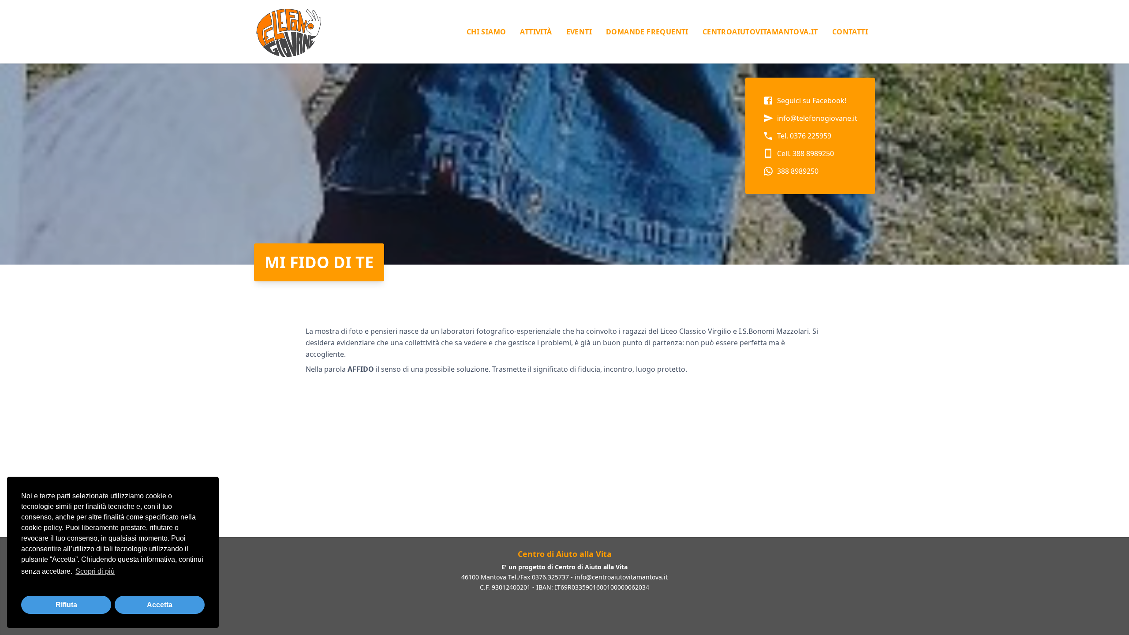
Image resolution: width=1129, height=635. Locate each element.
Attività (536, 32)
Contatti (850, 32)
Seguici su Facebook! (811, 100)
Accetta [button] (159, 605)
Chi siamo (486, 32)
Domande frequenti (647, 32)
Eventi (579, 32)
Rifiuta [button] (66, 605)
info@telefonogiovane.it (817, 118)
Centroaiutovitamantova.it (760, 32)
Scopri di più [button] (95, 571)
